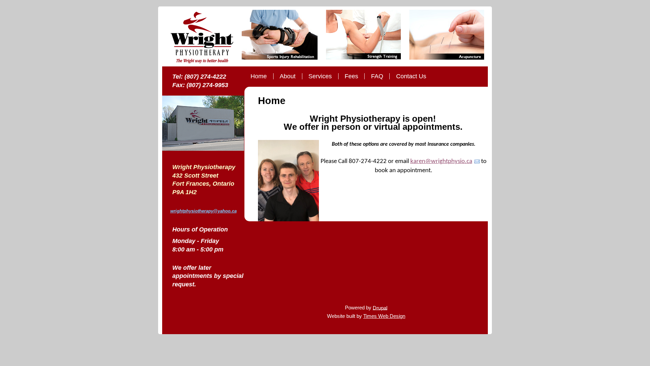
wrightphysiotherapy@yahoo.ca (203, 211)
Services (320, 76)
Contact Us (411, 76)
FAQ (377, 76)
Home (259, 76)
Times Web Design (384, 316)
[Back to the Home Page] (202, 38)
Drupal (380, 307)
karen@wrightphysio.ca (441, 161)
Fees (351, 76)
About (288, 76)
